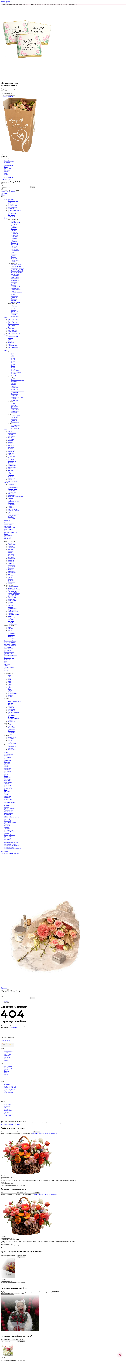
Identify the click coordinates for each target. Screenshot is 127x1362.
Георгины (14, 229)
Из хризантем (12, 213)
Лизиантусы (14, 243)
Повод (6, 482)
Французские (15, 428)
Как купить (7, 168)
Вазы (9, 339)
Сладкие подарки (13, 345)
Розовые (13, 314)
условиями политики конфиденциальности (44, 1133)
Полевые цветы (15, 286)
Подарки (7, 335)
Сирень (13, 255)
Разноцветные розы (17, 397)
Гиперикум (14, 233)
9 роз (12, 356)
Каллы (9, 454)
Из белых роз (11, 202)
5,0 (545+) (10, 96)
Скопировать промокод (7, 1293)
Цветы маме (11, 328)
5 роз (12, 353)
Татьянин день (12, 492)
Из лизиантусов (12, 207)
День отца (11, 503)
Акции (6, 174)
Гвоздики (14, 227)
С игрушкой (14, 296)
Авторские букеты (16, 264)
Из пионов (11, 208)
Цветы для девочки (13, 320)
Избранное (14, 191)
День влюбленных (13, 487)
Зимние (13, 294)
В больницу (11, 498)
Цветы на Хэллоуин (13, 510)
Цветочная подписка (14, 347)
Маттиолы (14, 246)
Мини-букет (11, 216)
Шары (9, 349)
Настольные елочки (10, 844)
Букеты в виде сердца (17, 268)
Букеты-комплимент (17, 272)
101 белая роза (15, 370)
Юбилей (10, 512)
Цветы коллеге (12, 327)
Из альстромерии (13, 201)
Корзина (4, 193)
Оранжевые (14, 313)
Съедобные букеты (16, 292)
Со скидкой (14, 417)
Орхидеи (13, 247)
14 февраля (11, 493)
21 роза (13, 363)
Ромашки (14, 254)
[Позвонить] (1, 994)
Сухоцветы (11, 475)
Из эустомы (11, 215)
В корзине (14, 299)
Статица (13, 257)
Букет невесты (8, 199)
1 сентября (11, 484)
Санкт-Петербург (9, 161)
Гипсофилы (14, 235)
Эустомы (13, 261)
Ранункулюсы (15, 250)
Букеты (6, 218)
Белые (13, 305)
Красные (13, 310)
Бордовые (14, 306)
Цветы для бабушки (13, 319)
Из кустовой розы (13, 205)
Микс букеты (15, 277)
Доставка (7, 170)
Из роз (9, 212)
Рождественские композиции (12, 848)
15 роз (13, 359)
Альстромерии (15, 222)
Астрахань (7, 162)
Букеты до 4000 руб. (17, 271)
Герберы (13, 230)
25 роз (13, 364)
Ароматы (10, 338)
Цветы (6, 429)
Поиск (33, 187)
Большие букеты (16, 266)
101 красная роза (16, 372)
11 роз (13, 358)
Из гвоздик (11, 204)
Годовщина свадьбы (13, 501)
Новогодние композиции (11, 845)
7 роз (12, 355)
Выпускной (11, 500)
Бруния (10, 437)
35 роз (13, 366)
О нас (6, 167)
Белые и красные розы (17, 380)
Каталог (8, 191)
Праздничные (15, 288)
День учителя (12, 515)
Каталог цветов (8, 165)
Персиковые (14, 394)
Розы (12, 252)
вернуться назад (5, 1027)
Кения (13, 403)
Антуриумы (14, 226)
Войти (2, 195)
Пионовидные (15, 425)
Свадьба (10, 506)
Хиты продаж (8, 1066)
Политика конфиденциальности (10, 1124)
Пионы (13, 221)
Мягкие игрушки (13, 336)
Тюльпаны (14, 258)
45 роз (13, 367)
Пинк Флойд (15, 409)
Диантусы (14, 241)
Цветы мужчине (12, 330)
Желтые (13, 308)
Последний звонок (13, 514)
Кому (6, 317)
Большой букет (15, 415)
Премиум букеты (16, 289)
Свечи (9, 344)
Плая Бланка (14, 411)
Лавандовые (14, 387)
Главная (3, 191)
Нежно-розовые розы (17, 391)
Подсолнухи (14, 249)
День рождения (12, 489)
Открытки (11, 342)
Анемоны (14, 224)
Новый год (11, 517)
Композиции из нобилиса (11, 842)
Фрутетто (14, 412)
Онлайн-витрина (9, 1068)
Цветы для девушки (13, 322)
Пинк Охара (14, 408)
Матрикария (14, 244)
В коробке (14, 297)
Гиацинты (14, 232)
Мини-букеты (15, 278)
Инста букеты (15, 275)
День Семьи (11, 518)
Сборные (13, 291)
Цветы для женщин (13, 324)
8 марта (10, 486)
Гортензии (14, 238)
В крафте (13, 300)
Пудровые (14, 395)
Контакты (7, 171)
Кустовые (14, 426)
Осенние (13, 285)
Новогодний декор (9, 847)
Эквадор (13, 405)
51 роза (13, 369)
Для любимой (15, 274)
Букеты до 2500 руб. (17, 269)
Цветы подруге (12, 331)
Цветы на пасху (12, 509)
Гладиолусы (14, 236)
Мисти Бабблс (15, 406)
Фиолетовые (14, 316)
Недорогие (14, 282)
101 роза (13, 373)
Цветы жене (11, 325)
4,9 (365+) (3, 96)
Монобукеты (15, 280)
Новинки (14, 283)
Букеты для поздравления (15, 496)
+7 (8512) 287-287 (6, 179)
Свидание (10, 507)
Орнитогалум (12, 461)
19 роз (13, 361)
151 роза (13, 375)
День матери (11, 490)
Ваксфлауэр (11, 439)
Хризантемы (14, 260)
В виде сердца (15, 422)
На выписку (11, 504)
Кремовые (14, 386)
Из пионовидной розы (14, 210)
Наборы (10, 341)
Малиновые (14, 311)
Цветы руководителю (14, 333)
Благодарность (12, 495)
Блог (5, 173)
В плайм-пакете (15, 302)
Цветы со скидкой (13, 481)
